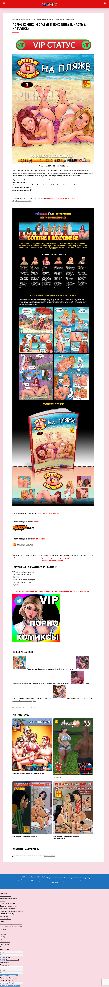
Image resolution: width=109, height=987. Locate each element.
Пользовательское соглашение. (11, 926)
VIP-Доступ (4, 916)
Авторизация (4, 962)
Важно (2, 921)
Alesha (26, 707)
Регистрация (4, 949)
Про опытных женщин (7, 914)
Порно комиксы (24, 19)
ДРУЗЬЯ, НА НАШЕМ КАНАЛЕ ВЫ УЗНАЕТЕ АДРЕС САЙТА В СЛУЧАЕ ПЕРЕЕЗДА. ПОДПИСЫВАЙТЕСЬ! (50, 591)
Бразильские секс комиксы (9, 906)
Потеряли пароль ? (12, 960)
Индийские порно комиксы (9, 898)
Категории (3, 893)
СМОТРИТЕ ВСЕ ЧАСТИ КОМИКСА (35, 513)
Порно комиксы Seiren (8, 903)
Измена (2, 901)
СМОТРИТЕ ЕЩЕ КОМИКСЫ (26, 522)
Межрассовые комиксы (8, 908)
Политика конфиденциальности (11, 924)
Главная (15, 19)
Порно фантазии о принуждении (11, 911)
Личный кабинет (5, 919)
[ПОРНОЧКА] (54, 4)
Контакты (3, 929)
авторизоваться (49, 856)
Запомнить (6, 957)
